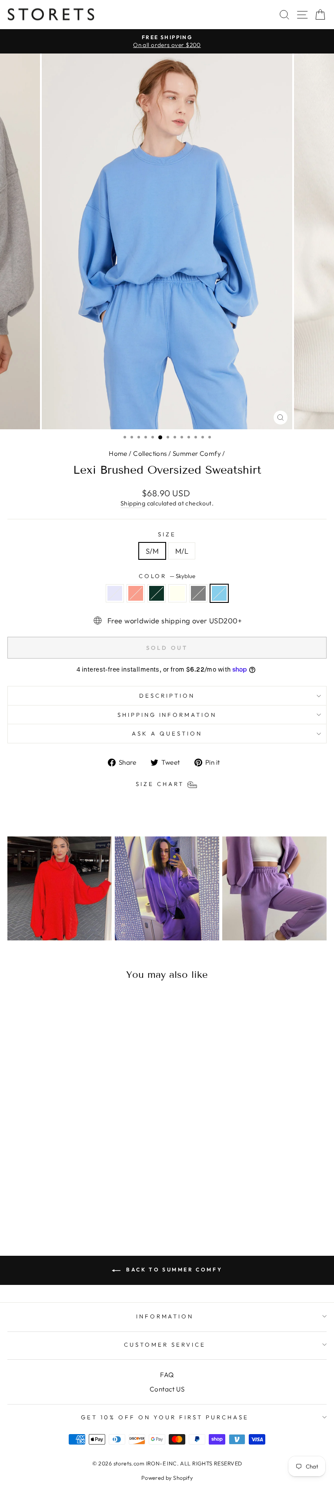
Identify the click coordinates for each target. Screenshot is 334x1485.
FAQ (167, 1375)
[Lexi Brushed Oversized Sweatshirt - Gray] (83, 1204)
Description (167, 695)
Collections (150, 453)
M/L (181, 550)
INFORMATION (165, 1316)
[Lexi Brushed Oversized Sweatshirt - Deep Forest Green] (63, 1204)
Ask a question (167, 733)
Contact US (167, 1389)
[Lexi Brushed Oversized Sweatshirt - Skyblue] (93, 1204)
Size (167, 534)
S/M (152, 550)
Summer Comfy (197, 453)
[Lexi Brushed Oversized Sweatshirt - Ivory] (73, 1204)
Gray (198, 593)
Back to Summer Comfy (173, 1269)
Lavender (115, 593)
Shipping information (167, 714)
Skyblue (219, 593)
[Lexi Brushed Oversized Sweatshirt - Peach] (53, 1204)
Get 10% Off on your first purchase (164, 1417)
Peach (135, 593)
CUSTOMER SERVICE (165, 1344)
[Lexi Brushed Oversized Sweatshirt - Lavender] (43, 1204)
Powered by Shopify (167, 1477)
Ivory (177, 593)
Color (167, 575)
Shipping (132, 503)
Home (118, 453)
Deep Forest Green (156, 593)
